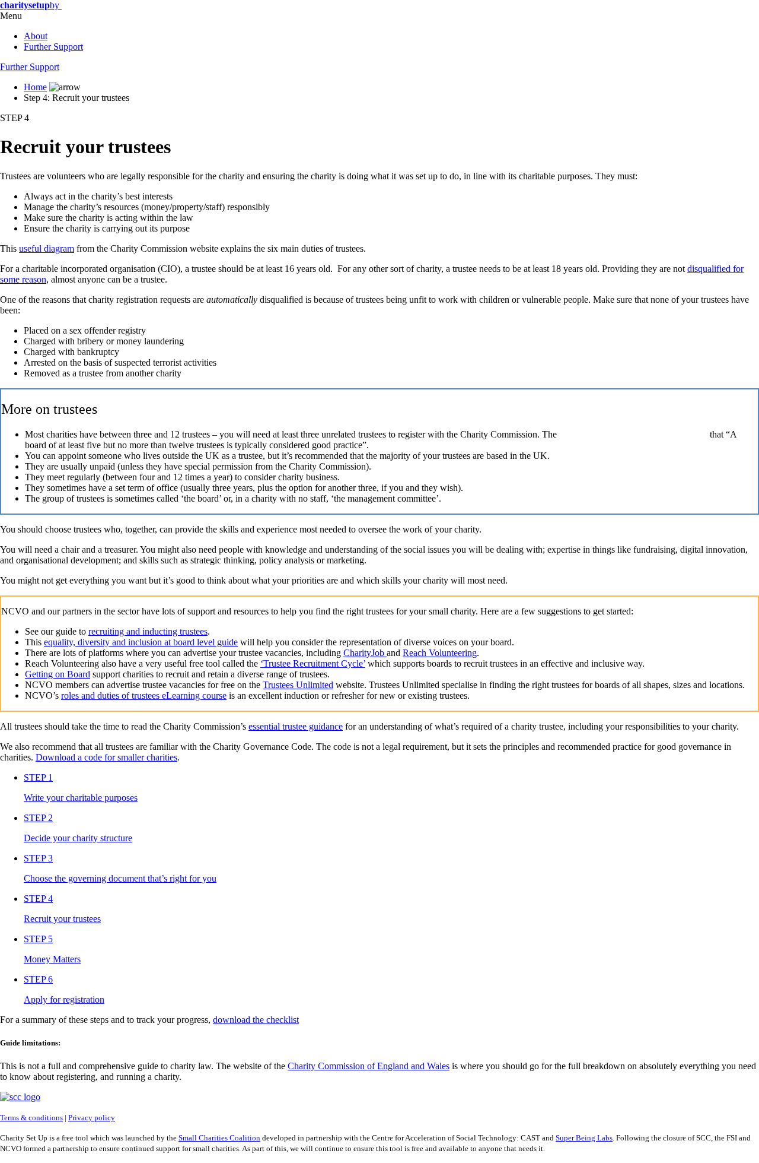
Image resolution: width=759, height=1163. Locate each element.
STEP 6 (38, 979)
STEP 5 (38, 939)
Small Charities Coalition (219, 1137)
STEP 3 (38, 858)
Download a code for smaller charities (106, 757)
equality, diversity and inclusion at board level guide (141, 642)
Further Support (53, 47)
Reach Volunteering (440, 653)
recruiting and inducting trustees (148, 631)
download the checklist (256, 1020)
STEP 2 (38, 818)
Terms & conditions (31, 1117)
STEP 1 (38, 777)
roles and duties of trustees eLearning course (144, 695)
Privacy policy (91, 1117)
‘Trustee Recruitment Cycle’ (312, 663)
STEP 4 (14, 118)
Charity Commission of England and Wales (368, 1066)
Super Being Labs (584, 1137)
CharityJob (365, 653)
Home (35, 87)
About (35, 36)
